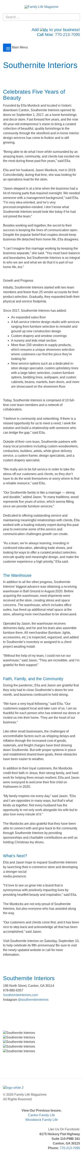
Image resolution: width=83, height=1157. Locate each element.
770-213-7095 (67, 34)
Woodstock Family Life (41, 1119)
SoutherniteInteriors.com (20, 995)
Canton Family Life (41, 1115)
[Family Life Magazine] (41, 6)
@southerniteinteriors (33, 999)
